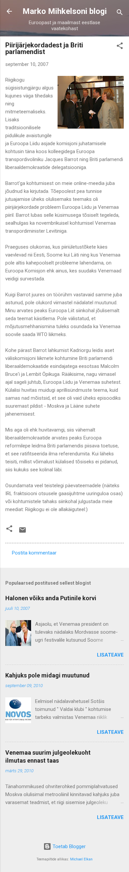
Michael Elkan (81, 859)
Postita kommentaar (34, 553)
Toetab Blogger (68, 846)
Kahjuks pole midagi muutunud (47, 675)
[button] (120, 47)
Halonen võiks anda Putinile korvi (50, 598)
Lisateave (110, 655)
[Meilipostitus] (22, 532)
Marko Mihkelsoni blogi (64, 11)
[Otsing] (120, 13)
